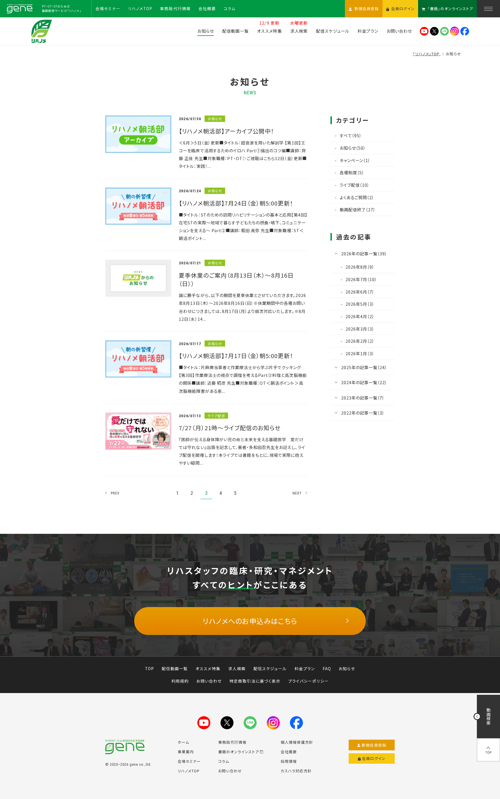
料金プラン (305, 668)
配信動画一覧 (175, 668)
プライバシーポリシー (308, 681)
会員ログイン (373, 758)
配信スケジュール (269, 668)
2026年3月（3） (359, 329)
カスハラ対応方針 (296, 771)
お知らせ (347, 668)
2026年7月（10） (361, 279)
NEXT (297, 493)
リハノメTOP (189, 771)
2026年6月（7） (359, 292)
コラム (223, 761)
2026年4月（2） (359, 316)
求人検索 (237, 668)
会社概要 (289, 751)
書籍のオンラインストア (238, 751)
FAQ (327, 668)
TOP (149, 668)
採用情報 (289, 761)
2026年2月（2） (359, 341)
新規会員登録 (374, 745)
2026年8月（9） (359, 267)
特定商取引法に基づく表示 (254, 681)
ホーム (183, 742)
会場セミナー (189, 761)
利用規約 (180, 681)
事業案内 (186, 751)
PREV (115, 493)
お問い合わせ (209, 681)
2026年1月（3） (359, 353)
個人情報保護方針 (297, 742)
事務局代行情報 (232, 742)
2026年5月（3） (359, 304)
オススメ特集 (208, 668)
